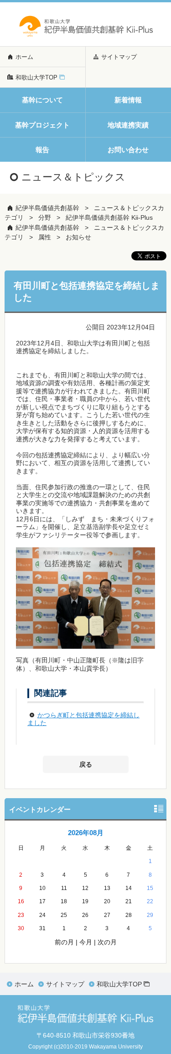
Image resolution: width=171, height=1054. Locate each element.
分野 (44, 217)
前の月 (64, 942)
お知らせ (78, 237)
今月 (85, 942)
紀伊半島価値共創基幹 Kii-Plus (109, 217)
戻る (85, 764)
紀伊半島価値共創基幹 (47, 208)
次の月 (107, 942)
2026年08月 (86, 833)
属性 (44, 237)
